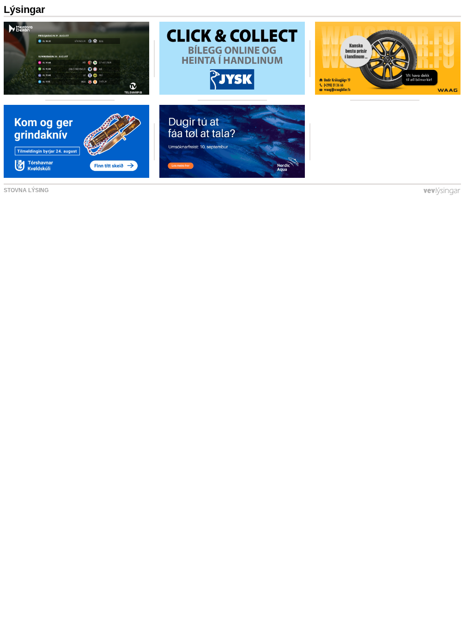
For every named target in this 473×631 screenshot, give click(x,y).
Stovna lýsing (26, 190)
